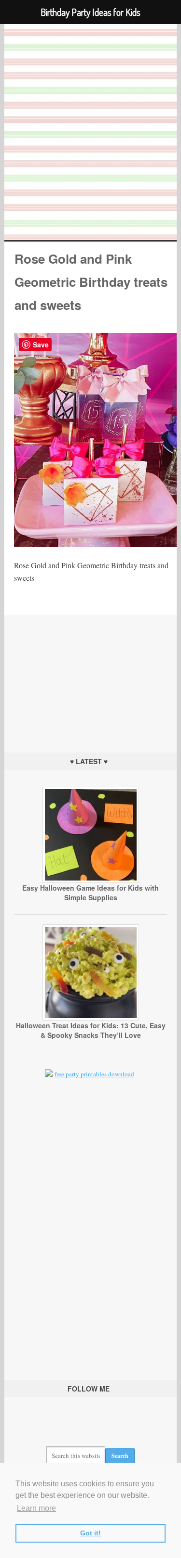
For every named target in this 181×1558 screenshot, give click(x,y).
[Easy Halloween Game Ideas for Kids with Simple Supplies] (90, 880)
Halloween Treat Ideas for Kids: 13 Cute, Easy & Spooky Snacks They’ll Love (91, 1030)
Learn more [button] (36, 1508)
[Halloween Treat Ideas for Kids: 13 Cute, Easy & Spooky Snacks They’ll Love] (90, 1018)
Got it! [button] (90, 1533)
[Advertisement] (90, 675)
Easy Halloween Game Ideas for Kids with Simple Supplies (90, 892)
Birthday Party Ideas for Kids (90, 132)
